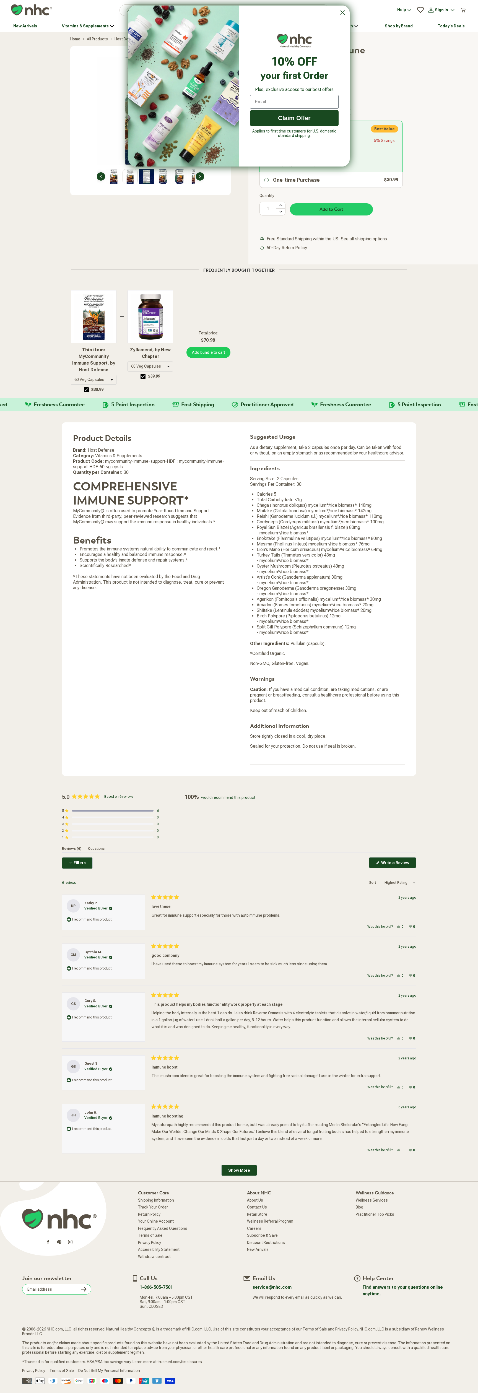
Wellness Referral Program (270, 1221)
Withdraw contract (154, 1256)
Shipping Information (156, 1200)
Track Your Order (153, 1207)
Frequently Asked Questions (162, 1228)
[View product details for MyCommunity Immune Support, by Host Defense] (93, 316)
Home (75, 39)
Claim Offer (294, 118)
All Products (97, 39)
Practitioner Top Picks (375, 1214)
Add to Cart (331, 209)
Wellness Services (372, 1200)
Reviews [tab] (71, 849)
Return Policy (149, 1214)
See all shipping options (364, 238)
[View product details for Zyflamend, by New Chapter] (150, 316)
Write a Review (398, 864)
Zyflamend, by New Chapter (150, 353)
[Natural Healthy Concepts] (31, 10)
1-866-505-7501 (156, 1287)
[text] (239, 269)
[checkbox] (86, 389)
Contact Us (257, 1207)
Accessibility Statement (159, 1249)
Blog (359, 1207)
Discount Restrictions (266, 1242)
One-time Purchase (296, 180)
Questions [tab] (96, 849)
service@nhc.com (272, 1287)
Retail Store (257, 1214)
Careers (254, 1228)
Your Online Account (156, 1221)
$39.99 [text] (154, 376)
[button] (93, 380)
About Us (255, 1200)
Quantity (266, 195)
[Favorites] (420, 10)
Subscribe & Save (262, 1235)
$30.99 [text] (97, 389)
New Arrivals (258, 1249)
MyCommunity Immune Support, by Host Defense (93, 359)
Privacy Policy (149, 1242)
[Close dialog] (342, 12)
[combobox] (93, 380)
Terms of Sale (150, 1235)
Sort (373, 883)
